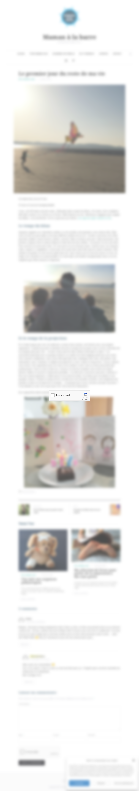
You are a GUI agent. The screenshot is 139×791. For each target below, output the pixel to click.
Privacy (82, 399)
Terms (86, 399)
